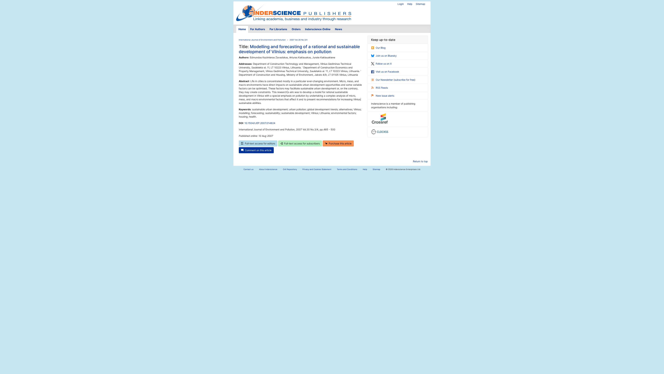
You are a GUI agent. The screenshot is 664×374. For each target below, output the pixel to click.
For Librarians (278, 29)
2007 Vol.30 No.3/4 (298, 40)
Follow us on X (384, 63)
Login (401, 3)
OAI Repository (290, 169)
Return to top (420, 161)
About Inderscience (268, 169)
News (338, 29)
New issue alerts (385, 95)
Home (242, 29)
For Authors (257, 29)
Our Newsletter (385, 79)
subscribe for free (404, 79)
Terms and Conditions (347, 169)
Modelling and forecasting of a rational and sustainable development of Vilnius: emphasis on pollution (299, 49)
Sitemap (420, 3)
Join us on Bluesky (386, 55)
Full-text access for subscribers (302, 143)
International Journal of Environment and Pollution (262, 40)
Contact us (248, 169)
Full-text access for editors (260, 143)
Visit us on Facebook (387, 71)
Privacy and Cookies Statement (316, 169)
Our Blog (381, 47)
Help (409, 3)
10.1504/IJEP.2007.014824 (260, 123)
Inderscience (317, 29)
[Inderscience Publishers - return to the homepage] (293, 11)
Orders (296, 29)
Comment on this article (258, 150)
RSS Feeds (382, 87)
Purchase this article (340, 143)
